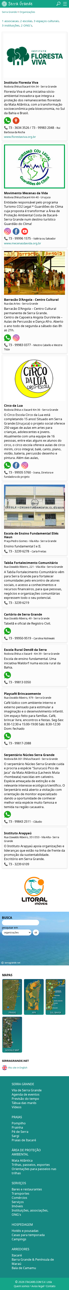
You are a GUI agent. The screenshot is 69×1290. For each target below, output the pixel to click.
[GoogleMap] (17, 123)
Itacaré (17, 1255)
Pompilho (19, 1123)
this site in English (17, 1067)
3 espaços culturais (46, 21)
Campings (19, 1239)
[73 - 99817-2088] (8, 738)
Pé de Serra (20, 1132)
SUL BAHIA (55, 1012)
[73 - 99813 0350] (8, 677)
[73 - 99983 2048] (8, 123)
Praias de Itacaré (24, 1140)
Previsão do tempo (25, 1099)
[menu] (65, 4)
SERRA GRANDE (23, 1084)
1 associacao (10, 21)
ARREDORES (20, 1249)
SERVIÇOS (19, 1183)
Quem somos (21, 1286)
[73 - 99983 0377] (8, 340)
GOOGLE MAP (12, 1050)
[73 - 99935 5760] (8, 467)
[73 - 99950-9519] (8, 633)
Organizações (27, 12)
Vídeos (16, 1107)
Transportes (20, 1193)
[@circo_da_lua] (25, 467)
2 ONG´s (26, 25)
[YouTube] (25, 233)
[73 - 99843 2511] (8, 817)
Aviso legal (37, 1286)
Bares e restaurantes (27, 1189)
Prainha (17, 1127)
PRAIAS (12, 1012)
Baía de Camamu (24, 1268)
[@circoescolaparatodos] (17, 467)
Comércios (19, 1198)
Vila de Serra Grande (27, 1090)
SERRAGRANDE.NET (15, 1061)
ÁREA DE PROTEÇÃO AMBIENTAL (26, 1152)
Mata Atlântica (22, 1160)
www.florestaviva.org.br (20, 137)
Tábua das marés (24, 1103)
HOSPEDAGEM (22, 1224)
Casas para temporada (28, 1235)
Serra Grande (9, 12)
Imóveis (17, 1206)
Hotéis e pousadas (25, 1231)
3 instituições (10, 25)
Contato (50, 1286)
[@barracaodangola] (17, 340)
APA (34, 1012)
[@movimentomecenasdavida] (8, 233)
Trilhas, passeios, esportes (31, 1165)
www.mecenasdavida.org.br (22, 243)
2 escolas (26, 21)
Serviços (18, 1202)
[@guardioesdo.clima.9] (17, 233)
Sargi (15, 1136)
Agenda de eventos (25, 1094)
